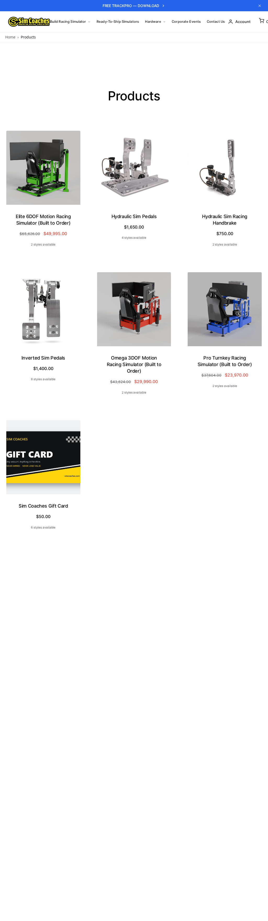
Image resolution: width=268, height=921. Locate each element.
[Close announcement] (259, 6)
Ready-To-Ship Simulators (118, 22)
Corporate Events (186, 22)
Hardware (153, 22)
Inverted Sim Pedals (43, 358)
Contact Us (216, 22)
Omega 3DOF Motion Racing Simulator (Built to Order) (134, 364)
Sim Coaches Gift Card (43, 506)
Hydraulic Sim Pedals (134, 216)
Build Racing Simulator (68, 22)
